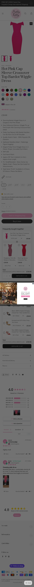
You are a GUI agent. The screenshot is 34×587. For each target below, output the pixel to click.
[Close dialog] (33, 283)
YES (25, 296)
